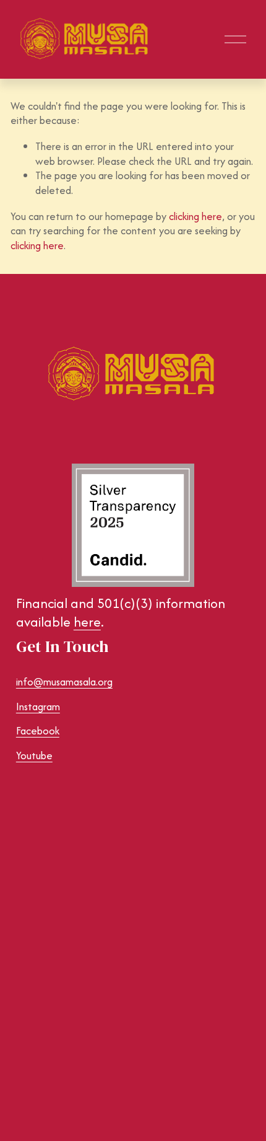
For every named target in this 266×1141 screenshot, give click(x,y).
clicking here (195, 216)
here (87, 622)
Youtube (34, 756)
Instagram (38, 707)
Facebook (37, 731)
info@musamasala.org (64, 682)
